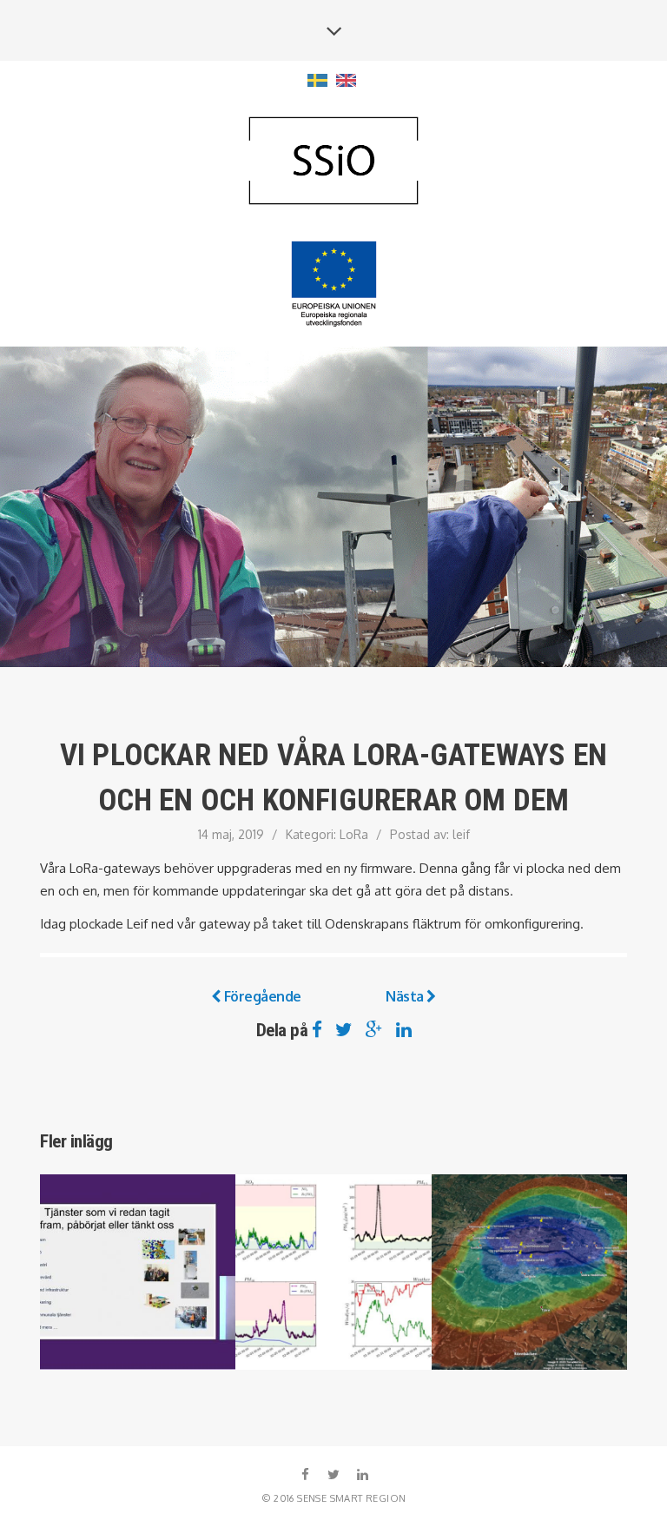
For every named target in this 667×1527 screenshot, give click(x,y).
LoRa (354, 834)
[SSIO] (333, 162)
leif (461, 834)
